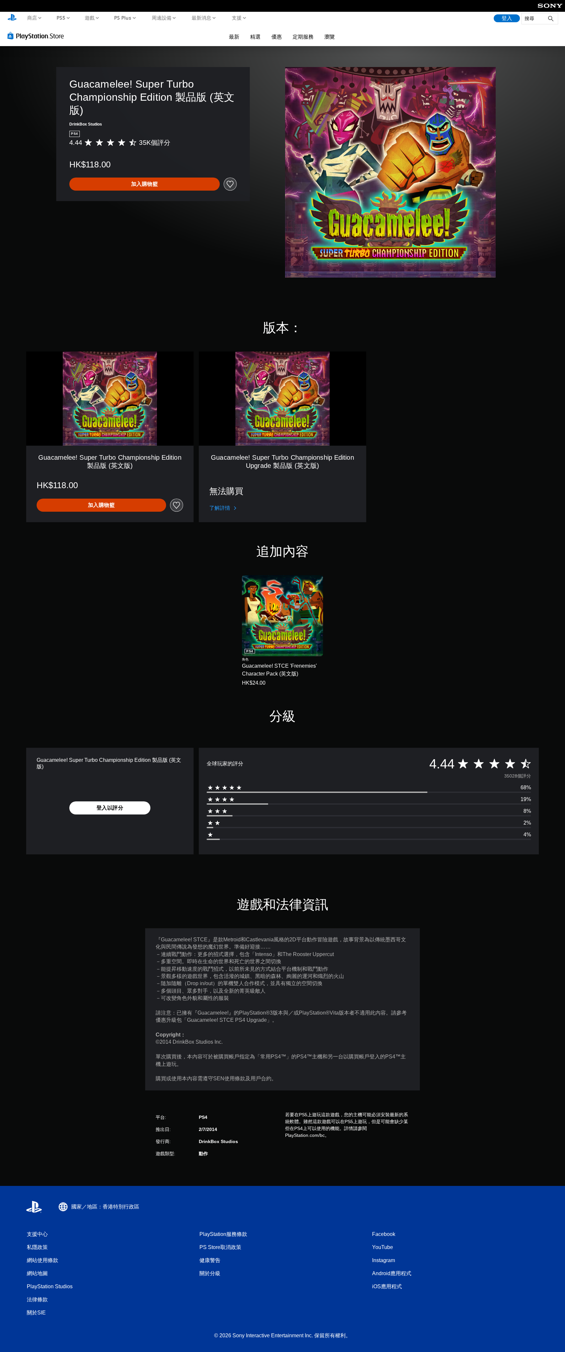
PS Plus (122, 18)
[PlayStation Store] (37, 35)
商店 (32, 18)
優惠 (276, 36)
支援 (236, 18)
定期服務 (303, 36)
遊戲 (89, 18)
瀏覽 (329, 36)
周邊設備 (161, 18)
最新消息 (201, 18)
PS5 (60, 18)
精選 (255, 36)
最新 (234, 36)
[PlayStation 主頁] (12, 18)
